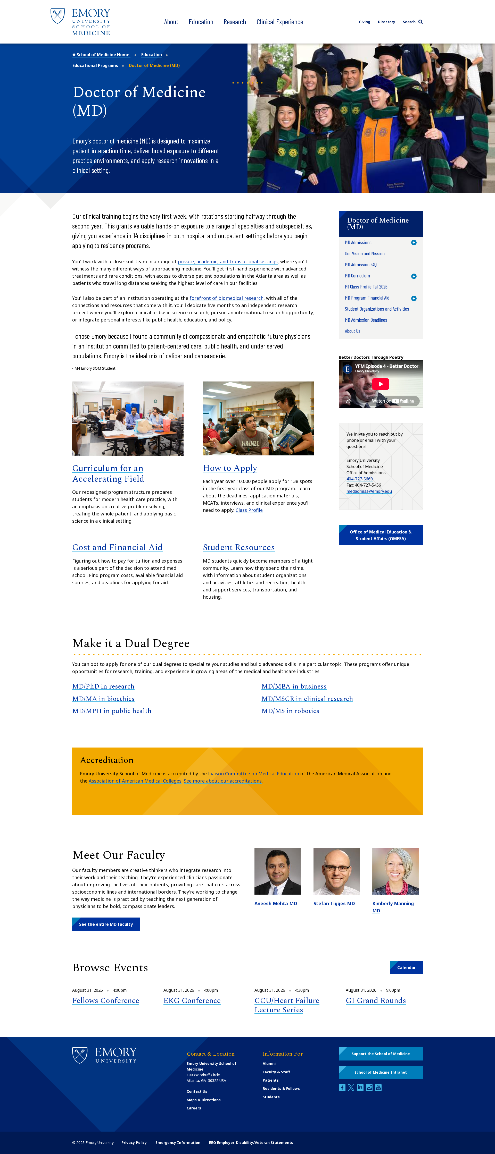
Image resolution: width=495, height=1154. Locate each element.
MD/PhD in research (103, 686)
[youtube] (378, 1089)
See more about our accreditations (223, 781)
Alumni (269, 1063)
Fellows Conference (105, 1001)
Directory (386, 21)
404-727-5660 (359, 479)
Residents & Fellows (281, 1088)
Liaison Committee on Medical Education (253, 773)
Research (235, 21)
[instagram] (370, 1089)
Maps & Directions (204, 1099)
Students (271, 1096)
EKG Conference (192, 1001)
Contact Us (197, 1091)
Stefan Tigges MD (334, 903)
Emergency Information (177, 1142)
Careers (194, 1108)
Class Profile (249, 510)
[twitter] (352, 1089)
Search (409, 21)
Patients (271, 1080)
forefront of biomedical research (226, 298)
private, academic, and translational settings (228, 261)
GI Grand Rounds (376, 1001)
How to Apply (230, 468)
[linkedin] (361, 1089)
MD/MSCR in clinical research (307, 699)
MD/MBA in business (294, 686)
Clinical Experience (280, 21)
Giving (364, 21)
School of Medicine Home (103, 54)
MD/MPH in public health (112, 711)
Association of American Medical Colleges (135, 781)
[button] (381, 224)
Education (201, 21)
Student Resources (239, 547)
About (171, 21)
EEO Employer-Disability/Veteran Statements (251, 1142)
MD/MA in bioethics (103, 699)
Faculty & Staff (276, 1072)
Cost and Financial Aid (117, 547)
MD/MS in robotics (290, 711)
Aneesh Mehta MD (275, 903)
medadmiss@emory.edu (369, 491)
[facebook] (342, 1089)
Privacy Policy (134, 1142)
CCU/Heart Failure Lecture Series (286, 1005)
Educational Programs (95, 65)
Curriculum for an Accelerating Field (108, 474)
